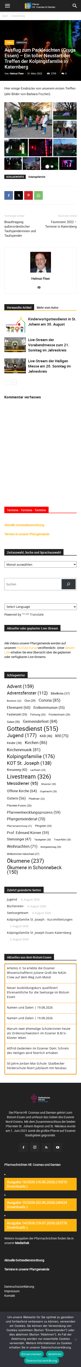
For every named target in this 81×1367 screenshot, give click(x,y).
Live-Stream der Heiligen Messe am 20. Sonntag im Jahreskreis (49, 366)
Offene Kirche (22, 791)
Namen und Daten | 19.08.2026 (30, 1007)
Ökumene (25, 860)
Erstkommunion (49, 707)
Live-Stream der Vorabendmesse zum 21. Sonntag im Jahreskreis (48, 345)
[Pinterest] (28, 195)
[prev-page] (7, 382)
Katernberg (18, 16)
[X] (18, 195)
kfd (61, 735)
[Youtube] (57, 1147)
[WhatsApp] (38, 195)
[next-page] (14, 382)
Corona (49, 700)
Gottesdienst (32, 728)
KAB (46, 736)
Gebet (13, 722)
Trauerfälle (62, 839)
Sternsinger (19, 839)
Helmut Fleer (17, 73)
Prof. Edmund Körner (28, 832)
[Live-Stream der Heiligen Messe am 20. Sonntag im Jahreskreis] (15, 365)
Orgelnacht (48, 791)
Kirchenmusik (24, 749)
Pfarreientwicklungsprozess (33, 812)
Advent (20, 686)
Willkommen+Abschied (23, 854)
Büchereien (15, 906)
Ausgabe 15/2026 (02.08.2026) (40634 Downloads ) (37, 1204)
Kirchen (36, 742)
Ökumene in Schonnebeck (34, 869)
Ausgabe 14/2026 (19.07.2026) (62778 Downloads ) (37, 1225)
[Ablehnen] (75, 1339)
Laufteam (38, 769)
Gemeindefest (40, 721)
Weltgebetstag (50, 846)
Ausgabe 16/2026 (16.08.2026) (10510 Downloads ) (37, 1184)
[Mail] (40, 287)
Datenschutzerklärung (19, 1286)
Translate (37, 614)
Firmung (38, 714)
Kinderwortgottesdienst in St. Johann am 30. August (52, 321)
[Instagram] (34, 1147)
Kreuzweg (17, 769)
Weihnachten (22, 846)
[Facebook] (8, 195)
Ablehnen (55, 1354)
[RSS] (46, 1147)
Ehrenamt (18, 707)
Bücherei (14, 700)
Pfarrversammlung (19, 825)
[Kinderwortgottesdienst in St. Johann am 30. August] (15, 324)
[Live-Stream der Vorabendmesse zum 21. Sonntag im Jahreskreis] (15, 344)
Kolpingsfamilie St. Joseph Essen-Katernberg (39, 933)
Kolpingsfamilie (37, 176)
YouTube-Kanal (27, 648)
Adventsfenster (27, 693)
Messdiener (22, 783)
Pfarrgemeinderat (26, 819)
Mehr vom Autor (48, 307)
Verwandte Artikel (19, 307)
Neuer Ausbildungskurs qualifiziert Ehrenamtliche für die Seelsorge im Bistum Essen (38, 992)
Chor (30, 701)
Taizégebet (42, 839)
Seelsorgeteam (17, 913)
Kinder (14, 743)
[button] (75, 6)
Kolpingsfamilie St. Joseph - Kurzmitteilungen (40, 919)
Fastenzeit (17, 714)
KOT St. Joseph (29, 763)
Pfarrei (9, 42)
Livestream (29, 776)
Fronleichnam (59, 714)
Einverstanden (32, 1354)
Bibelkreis (60, 693)
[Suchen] (69, 584)
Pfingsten (43, 825)
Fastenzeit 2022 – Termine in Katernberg (61, 224)
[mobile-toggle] (7, 6)
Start (5, 16)
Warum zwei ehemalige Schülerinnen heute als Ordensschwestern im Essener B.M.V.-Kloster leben (38, 1033)
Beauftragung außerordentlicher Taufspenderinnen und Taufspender (20, 229)
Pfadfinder (37, 798)
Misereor (48, 784)
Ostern (16, 798)
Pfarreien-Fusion (19, 805)
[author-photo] (40, 272)
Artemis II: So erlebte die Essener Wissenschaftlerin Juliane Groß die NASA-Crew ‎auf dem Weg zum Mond (37, 972)
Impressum (11, 1291)
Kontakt (9, 1296)
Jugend (22, 735)
